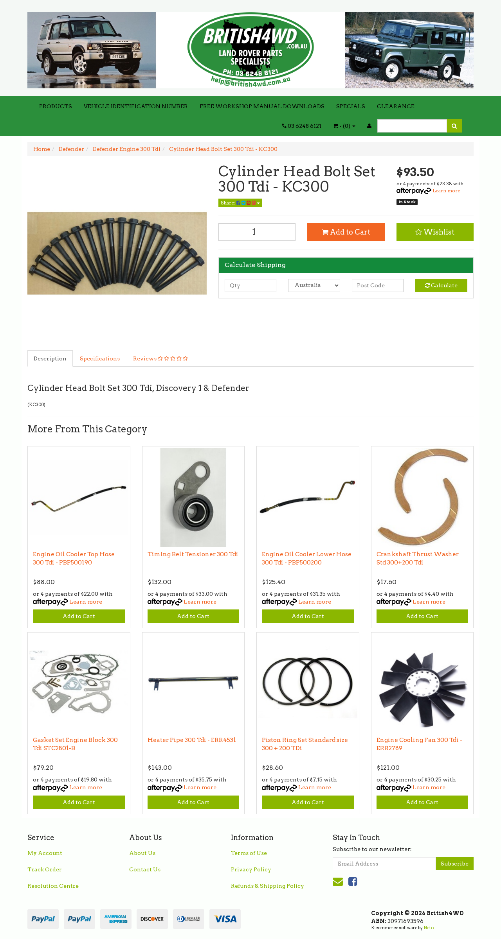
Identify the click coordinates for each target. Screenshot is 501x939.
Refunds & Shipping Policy (267, 886)
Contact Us (144, 869)
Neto (429, 927)
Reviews (145, 358)
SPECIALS (350, 106)
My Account (44, 853)
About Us (142, 853)
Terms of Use (249, 853)
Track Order (44, 869)
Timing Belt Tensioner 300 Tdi (193, 554)
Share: (228, 203)
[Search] (454, 126)
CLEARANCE (395, 106)
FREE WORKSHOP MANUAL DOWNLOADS (262, 106)
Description (50, 358)
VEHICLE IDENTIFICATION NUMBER (136, 106)
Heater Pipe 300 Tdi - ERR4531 (192, 740)
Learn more (446, 191)
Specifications (100, 358)
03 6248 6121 (304, 126)
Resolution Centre (53, 886)
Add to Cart (349, 232)
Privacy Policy (251, 869)
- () (344, 126)
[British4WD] (250, 47)
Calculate (444, 285)
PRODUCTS (55, 106)
